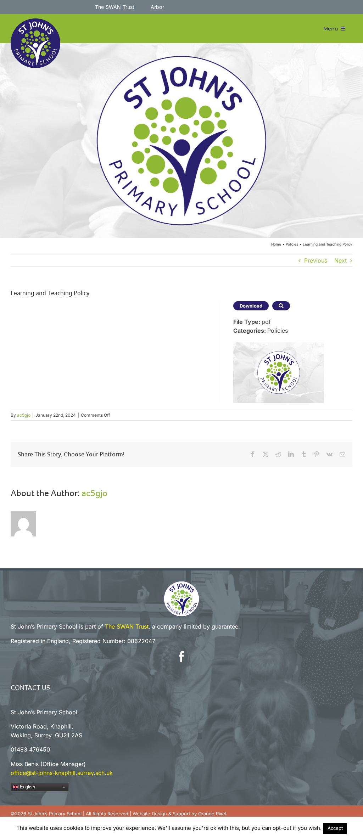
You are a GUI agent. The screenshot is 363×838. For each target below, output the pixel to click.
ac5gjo (23, 415)
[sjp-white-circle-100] (181, 583)
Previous (315, 260)
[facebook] (181, 656)
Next (340, 260)
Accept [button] (335, 828)
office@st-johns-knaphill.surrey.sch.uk (62, 772)
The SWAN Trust (127, 626)
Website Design (150, 813)
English (26, 786)
